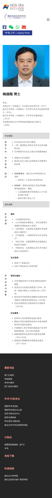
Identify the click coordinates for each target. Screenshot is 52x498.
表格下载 (9, 455)
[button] (48, 19)
